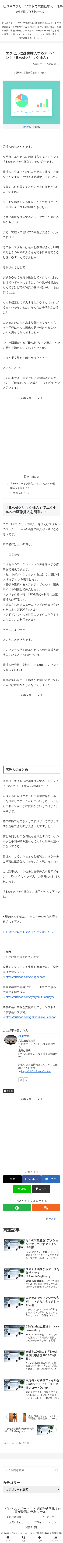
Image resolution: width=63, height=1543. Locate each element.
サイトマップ (46, 1517)
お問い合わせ (16, 1522)
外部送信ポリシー (16, 1517)
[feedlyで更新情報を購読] (20, 1079)
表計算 (10, 1091)
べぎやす (24, 1035)
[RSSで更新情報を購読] (25, 1079)
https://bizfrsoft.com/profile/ (36, 1071)
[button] (41, 1189)
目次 (27, 476)
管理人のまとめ (21, 493)
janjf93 (26, 126)
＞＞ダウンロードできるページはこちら (28, 931)
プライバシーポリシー (46, 1522)
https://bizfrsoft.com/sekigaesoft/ (25, 976)
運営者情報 (31, 1527)
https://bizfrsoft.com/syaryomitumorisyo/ (30, 997)
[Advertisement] (31, 433)
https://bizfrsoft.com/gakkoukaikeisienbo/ (30, 1017)
